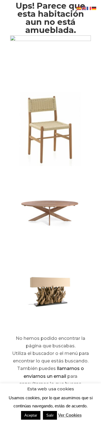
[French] (89, 8)
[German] (94, 8)
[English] (84, 8)
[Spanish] (79, 8)
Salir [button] (50, 415)
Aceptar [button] (30, 415)
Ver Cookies (70, 415)
